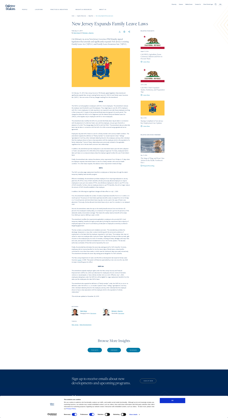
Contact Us (198, 4)
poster (80, 260)
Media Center (189, 4)
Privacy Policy (71, 408)
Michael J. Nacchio (88, 33)
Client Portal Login (208, 4)
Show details (133, 414)
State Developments (85, 325)
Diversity (174, 4)
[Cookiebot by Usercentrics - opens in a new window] (52, 414)
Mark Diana (76, 33)
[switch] (91, 414)
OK (172, 400)
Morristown (93, 313)
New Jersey (75, 325)
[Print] (124, 32)
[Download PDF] (120, 32)
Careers (181, 4)
